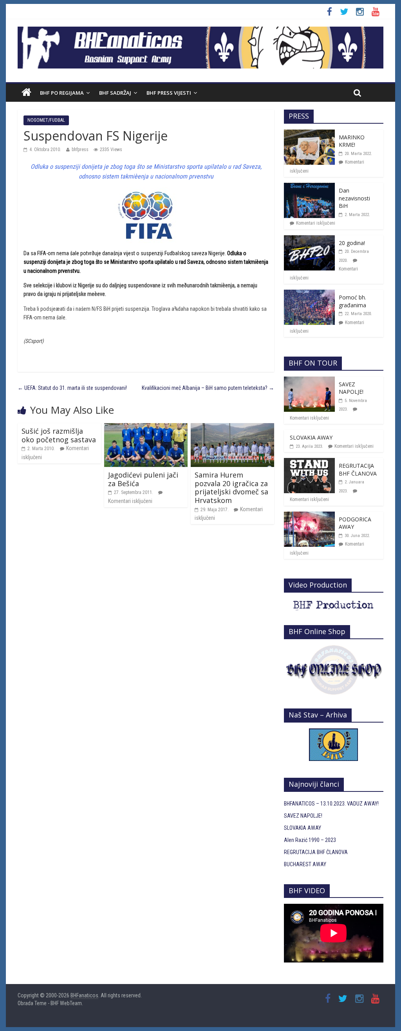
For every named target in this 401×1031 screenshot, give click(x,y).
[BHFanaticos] (200, 31)
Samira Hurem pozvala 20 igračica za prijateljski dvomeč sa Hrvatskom (231, 487)
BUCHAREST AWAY (305, 864)
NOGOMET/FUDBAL (46, 120)
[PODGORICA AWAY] (309, 516)
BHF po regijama (62, 92)
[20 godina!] (309, 239)
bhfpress (80, 149)
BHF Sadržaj (115, 92)
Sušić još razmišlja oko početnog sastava (59, 435)
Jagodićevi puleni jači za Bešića (143, 479)
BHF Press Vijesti (168, 92)
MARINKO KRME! (352, 141)
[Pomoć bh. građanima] (309, 294)
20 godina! (352, 243)
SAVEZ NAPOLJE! (351, 388)
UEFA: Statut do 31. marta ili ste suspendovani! (72, 388)
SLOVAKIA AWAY (311, 437)
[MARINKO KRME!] (309, 134)
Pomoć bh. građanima (352, 301)
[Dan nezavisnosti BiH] (309, 187)
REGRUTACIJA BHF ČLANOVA (358, 469)
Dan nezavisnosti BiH (354, 198)
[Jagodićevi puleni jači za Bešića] (146, 427)
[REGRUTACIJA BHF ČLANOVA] (309, 462)
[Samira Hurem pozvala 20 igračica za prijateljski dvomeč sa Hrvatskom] (232, 427)
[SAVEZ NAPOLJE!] (309, 381)
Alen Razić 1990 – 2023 (310, 840)
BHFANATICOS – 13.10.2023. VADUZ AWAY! (331, 803)
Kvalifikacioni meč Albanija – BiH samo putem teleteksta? (208, 388)
